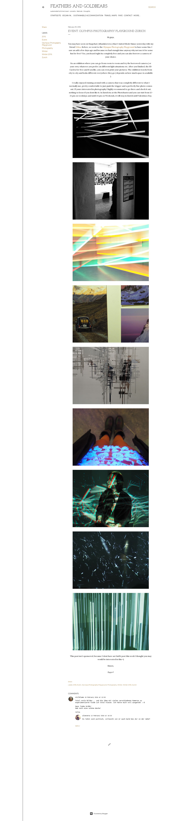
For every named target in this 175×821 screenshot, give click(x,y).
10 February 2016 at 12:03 (95, 697)
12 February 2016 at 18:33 (101, 716)
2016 (44, 37)
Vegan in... (67, 15)
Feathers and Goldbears (78, 6)
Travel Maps (110, 15)
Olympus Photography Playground (51, 44)
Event (44, 40)
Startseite (55, 15)
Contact (128, 15)
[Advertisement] (110, 783)
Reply (77, 726)
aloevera (86, 716)
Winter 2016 (47, 54)
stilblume (79, 697)
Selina (78, 47)
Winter (45, 51)
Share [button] (44, 27)
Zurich (44, 57)
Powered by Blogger (101, 813)
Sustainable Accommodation (88, 15)
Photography (47, 48)
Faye (120, 15)
